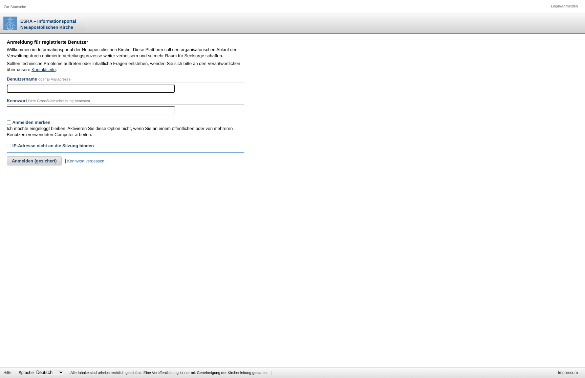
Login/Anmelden (564, 6)
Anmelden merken (30, 122)
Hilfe (7, 372)
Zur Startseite (15, 7)
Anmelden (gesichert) (34, 160)
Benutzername (22, 79)
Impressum (568, 372)
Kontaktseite (43, 69)
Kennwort (17, 100)
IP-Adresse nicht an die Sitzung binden (52, 145)
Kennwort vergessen (85, 161)
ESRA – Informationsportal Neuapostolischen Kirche (48, 24)
